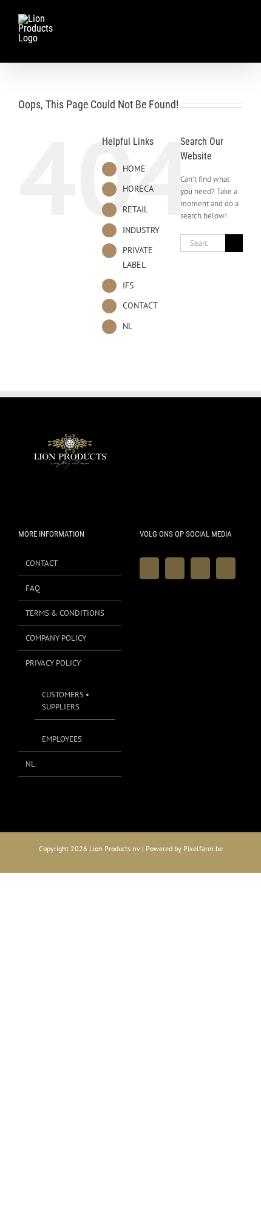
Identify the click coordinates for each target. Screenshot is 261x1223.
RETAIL (135, 209)
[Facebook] (149, 568)
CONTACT (140, 305)
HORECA (138, 188)
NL (127, 326)
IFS (128, 285)
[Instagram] (200, 568)
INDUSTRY (141, 230)
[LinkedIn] (226, 568)
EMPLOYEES (62, 739)
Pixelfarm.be (203, 848)
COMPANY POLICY (55, 638)
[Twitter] (175, 568)
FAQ (32, 588)
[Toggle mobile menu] (238, 21)
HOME (134, 168)
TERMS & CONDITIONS (64, 613)
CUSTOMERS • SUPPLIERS (65, 700)
